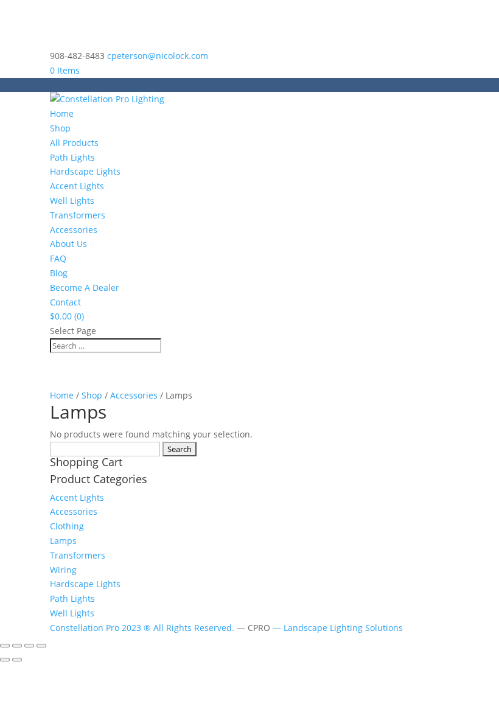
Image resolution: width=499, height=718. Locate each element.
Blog (59, 273)
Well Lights (72, 200)
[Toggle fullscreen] (17, 645)
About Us (68, 243)
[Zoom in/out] (5, 645)
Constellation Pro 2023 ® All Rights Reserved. (143, 627)
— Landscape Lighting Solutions (338, 627)
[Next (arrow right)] (17, 659)
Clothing (67, 526)
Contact (65, 302)
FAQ (58, 258)
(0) (67, 316)
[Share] (29, 645)
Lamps (63, 540)
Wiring (63, 570)
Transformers (77, 215)
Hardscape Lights (85, 171)
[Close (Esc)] (41, 645)
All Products (74, 142)
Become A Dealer (84, 287)
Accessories (73, 229)
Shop (60, 128)
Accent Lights (77, 186)
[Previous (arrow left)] (5, 659)
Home (62, 113)
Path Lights (72, 157)
